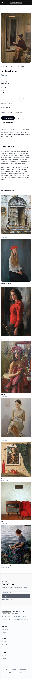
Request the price (8, 118)
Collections (5, 629)
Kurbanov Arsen (5, 339)
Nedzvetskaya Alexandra (7, 285)
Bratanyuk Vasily (5, 396)
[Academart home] (16, 2)
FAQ (3, 661)
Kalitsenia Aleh (4, 440)
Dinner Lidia (4, 237)
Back (4, 9)
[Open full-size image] (16, 38)
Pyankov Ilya (5, 75)
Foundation (5, 641)
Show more (26, 129)
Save (21, 118)
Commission (5, 656)
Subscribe (6, 596)
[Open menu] (2, 2)
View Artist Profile (8, 122)
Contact (4, 658)
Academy (4, 644)
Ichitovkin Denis (5, 523)
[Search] (29, 2)
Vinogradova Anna (5, 567)
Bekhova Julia (4, 480)
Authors (4, 632)
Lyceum (4, 647)
